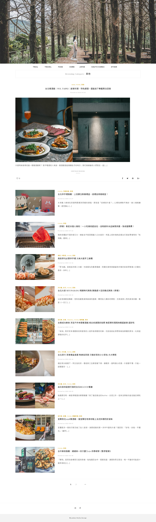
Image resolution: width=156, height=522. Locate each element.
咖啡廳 (82, 320)
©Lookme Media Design (78, 518)
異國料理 (75, 416)
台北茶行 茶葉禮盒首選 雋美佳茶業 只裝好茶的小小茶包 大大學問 (87, 355)
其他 (82, 84)
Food (60, 67)
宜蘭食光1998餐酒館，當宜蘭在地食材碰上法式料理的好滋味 (85, 419)
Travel (48, 67)
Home (72, 67)
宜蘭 (64, 416)
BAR (73, 84)
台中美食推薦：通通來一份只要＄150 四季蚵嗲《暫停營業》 (85, 451)
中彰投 (64, 255)
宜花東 (60, 320)
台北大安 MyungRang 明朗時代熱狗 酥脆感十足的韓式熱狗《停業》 (89, 290)
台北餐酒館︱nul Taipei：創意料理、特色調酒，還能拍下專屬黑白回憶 (78, 88)
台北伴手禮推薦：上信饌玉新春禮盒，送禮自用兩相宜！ (83, 194)
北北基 (60, 287)
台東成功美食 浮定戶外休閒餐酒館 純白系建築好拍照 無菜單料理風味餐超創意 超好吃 (96, 322)
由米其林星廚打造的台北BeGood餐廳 (75, 387)
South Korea (98, 67)
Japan (82, 67)
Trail (35, 67)
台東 (64, 320)
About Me (132, 2)
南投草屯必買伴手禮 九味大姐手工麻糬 (75, 258)
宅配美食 (66, 191)
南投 (59, 255)
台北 (64, 287)
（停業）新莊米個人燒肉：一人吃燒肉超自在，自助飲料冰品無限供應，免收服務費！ (96, 226)
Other (114, 67)
